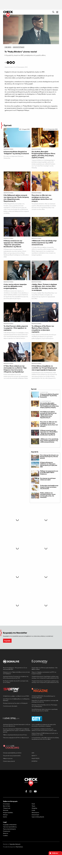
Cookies (5, 835)
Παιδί (33, 804)
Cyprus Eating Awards (38, 817)
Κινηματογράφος (18, 47)
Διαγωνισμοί (35, 814)
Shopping (34, 808)
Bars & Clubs (6, 806)
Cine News (8, 47)
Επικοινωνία (6, 831)
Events (5, 817)
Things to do (6, 808)
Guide (33, 810)
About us (5, 833)
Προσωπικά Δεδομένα (9, 829)
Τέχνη (33, 806)
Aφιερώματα (35, 812)
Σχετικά (8, 125)
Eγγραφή (7, 641)
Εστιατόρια (6, 804)
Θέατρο (5, 814)
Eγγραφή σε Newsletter (10, 824)
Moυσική (5, 810)
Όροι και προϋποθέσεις (10, 827)
